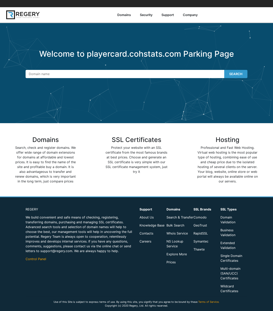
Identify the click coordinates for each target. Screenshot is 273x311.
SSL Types (228, 209)
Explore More (176, 254)
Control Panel (36, 259)
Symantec (200, 241)
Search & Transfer (179, 217)
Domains (124, 15)
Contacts (146, 233)
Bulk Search (175, 225)
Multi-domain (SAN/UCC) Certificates (230, 273)
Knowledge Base (151, 225)
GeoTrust (200, 225)
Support (167, 15)
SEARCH (235, 74)
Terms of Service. (208, 301)
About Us (146, 217)
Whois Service (177, 233)
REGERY (32, 209)
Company (190, 15)
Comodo (200, 217)
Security (146, 15)
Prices (171, 262)
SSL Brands (202, 209)
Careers (145, 241)
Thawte (199, 249)
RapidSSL (200, 233)
